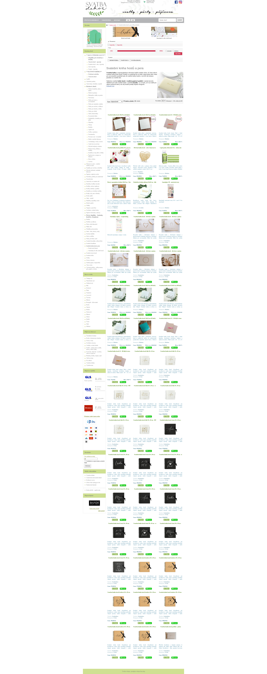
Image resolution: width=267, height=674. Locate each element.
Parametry (112, 41)
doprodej (119, 45)
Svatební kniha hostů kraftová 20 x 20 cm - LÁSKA (170, 558)
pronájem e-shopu (135, 671)
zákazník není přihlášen (133, 1)
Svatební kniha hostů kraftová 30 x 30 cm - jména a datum (170, 593)
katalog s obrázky (129, 101)
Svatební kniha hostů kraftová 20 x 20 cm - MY (119, 593)
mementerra (114, 60)
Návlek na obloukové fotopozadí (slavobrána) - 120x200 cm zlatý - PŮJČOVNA (94, 46)
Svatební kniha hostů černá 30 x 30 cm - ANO (145, 489)
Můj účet (138, 2)
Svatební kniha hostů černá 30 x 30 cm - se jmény (145, 524)
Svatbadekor (135, 60)
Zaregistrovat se (125, 2)
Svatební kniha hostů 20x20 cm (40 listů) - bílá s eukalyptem (119, 286)
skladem (176, 51)
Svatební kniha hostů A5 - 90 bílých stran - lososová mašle (170, 115)
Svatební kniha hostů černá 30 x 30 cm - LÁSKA (170, 489)
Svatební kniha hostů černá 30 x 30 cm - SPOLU (119, 558)
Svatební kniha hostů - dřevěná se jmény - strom (119, 251)
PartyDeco (125, 60)
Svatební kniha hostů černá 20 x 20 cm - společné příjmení (119, 489)
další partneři (101, 511)
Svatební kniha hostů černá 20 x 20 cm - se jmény (170, 455)
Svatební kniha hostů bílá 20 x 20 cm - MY (119, 385)
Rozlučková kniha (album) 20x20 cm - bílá (145, 182)
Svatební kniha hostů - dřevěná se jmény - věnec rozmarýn (145, 251)
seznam (138, 101)
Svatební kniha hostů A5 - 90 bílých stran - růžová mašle (170, 319)
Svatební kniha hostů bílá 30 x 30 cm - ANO (170, 386)
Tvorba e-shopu (126, 671)
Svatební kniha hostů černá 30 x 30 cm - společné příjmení (170, 524)
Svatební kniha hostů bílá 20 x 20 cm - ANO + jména (170, 352)
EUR (133, 20)
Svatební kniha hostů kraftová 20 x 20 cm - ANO (144, 558)
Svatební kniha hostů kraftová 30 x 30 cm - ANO (144, 593)
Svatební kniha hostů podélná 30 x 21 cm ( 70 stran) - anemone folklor (119, 148)
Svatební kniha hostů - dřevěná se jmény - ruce (170, 217)
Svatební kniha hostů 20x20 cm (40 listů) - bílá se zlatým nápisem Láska (119, 319)
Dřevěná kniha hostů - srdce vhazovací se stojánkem (145, 148)
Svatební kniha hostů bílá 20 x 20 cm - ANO (145, 352)
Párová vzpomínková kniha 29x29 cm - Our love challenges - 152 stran (119, 182)
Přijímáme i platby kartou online (92, 416)
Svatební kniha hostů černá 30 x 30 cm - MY (119, 524)
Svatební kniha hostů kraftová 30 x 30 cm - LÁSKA (119, 627)
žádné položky (150, 2)
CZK (128, 20)
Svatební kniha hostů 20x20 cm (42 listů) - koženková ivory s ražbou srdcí (145, 115)
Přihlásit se (132, 2)
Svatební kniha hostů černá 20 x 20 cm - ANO (170, 420)
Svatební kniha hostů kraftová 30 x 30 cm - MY (144, 627)
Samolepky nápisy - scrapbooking (119, 216)
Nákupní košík (151, 1)
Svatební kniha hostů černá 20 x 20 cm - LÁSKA (119, 455)
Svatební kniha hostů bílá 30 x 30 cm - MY (144, 420)
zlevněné (169, 51)
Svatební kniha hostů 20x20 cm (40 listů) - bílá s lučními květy (170, 286)
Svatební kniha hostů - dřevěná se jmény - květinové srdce (145, 217)
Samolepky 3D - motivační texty (170, 182)
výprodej (112, 45)
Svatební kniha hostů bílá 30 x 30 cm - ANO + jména (119, 420)
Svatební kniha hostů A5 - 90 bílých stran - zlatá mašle (119, 352)
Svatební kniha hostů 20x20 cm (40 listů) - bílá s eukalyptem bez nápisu (145, 286)
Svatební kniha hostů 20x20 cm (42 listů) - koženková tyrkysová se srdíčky (145, 319)
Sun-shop (142, 671)
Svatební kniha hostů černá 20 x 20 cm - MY (145, 455)
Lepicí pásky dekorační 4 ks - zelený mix (170, 147)
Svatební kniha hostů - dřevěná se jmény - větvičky (170, 251)
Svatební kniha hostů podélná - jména (170, 626)
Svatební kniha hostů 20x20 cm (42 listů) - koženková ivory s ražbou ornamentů (119, 115)
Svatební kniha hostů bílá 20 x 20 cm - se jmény (145, 386)
